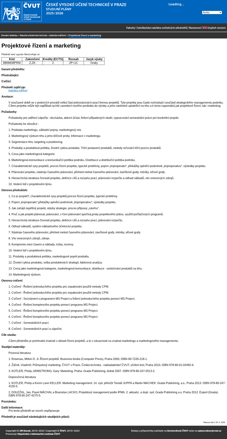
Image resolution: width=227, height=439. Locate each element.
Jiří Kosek (25, 430)
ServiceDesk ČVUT (177, 430)
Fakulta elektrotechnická (33, 35)
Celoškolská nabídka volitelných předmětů (162, 27)
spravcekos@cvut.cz (209, 430)
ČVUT (63, 430)
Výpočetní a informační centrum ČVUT (38, 433)
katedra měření (57, 35)
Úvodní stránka (9, 35)
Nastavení (195, 27)
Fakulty (130, 27)
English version (216, 27)
